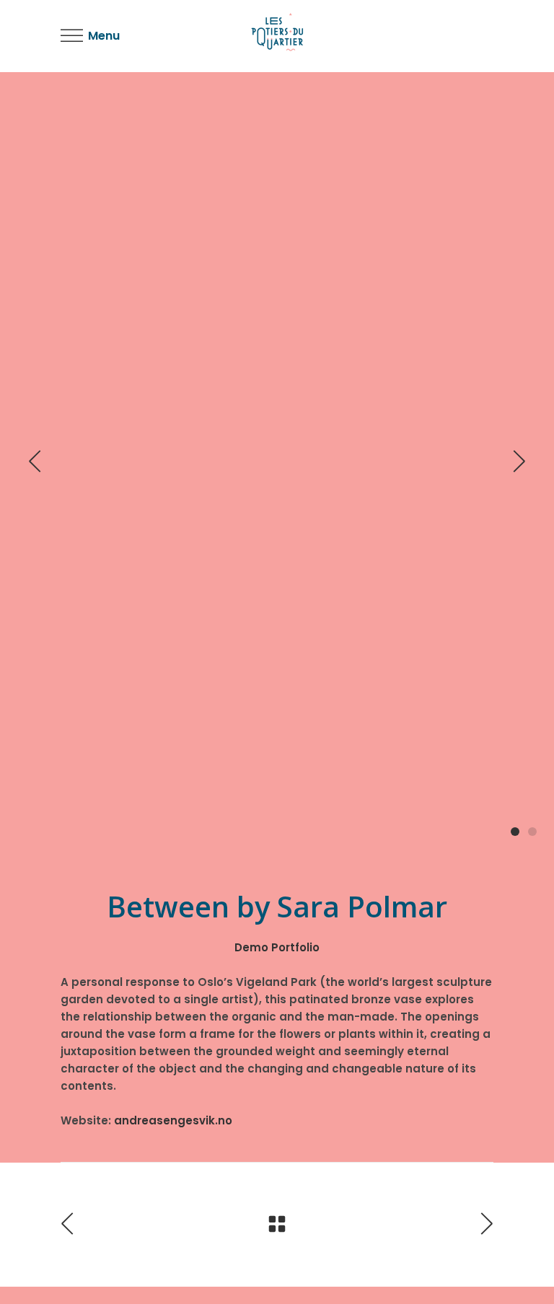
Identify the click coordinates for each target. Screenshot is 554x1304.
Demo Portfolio (277, 947)
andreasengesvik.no (173, 1120)
